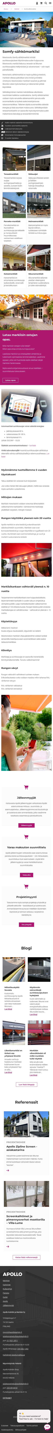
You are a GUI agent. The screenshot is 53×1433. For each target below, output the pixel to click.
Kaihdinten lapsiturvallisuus (14, 1355)
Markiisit (16, 9)
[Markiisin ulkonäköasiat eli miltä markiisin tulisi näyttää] (39, 1032)
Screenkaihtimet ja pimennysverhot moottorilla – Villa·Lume (25, 1220)
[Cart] (41, 3)
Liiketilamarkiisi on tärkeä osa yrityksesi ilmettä (13, 1053)
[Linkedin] (9, 1407)
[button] (50, 3)
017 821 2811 (12, 1341)
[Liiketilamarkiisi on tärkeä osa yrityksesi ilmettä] (14, 1032)
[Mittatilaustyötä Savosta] (14, 969)
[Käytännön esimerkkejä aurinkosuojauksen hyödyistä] (39, 969)
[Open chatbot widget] (47, 1427)
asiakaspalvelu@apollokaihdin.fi (15, 1336)
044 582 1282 (22, 1349)
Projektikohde (15, 1142)
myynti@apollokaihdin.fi (12, 1332)
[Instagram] (13, 1407)
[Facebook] (5, 1407)
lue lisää (32, 445)
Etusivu (6, 9)
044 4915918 (12, 1388)
